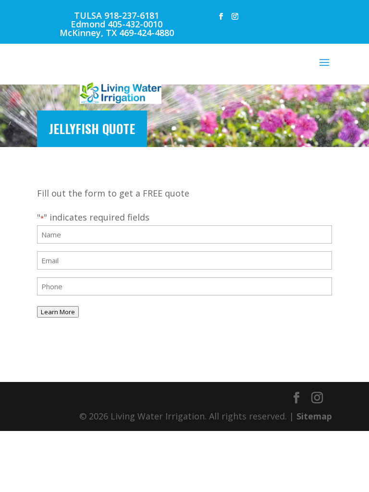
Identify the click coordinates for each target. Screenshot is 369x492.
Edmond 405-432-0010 (116, 24)
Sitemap (314, 416)
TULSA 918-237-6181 (116, 15)
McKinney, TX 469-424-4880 (117, 32)
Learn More (58, 312)
